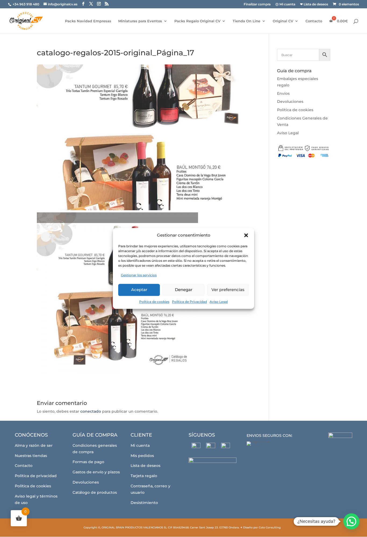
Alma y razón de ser (34, 445)
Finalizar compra (257, 4)
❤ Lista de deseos (314, 4)
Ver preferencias (227, 289)
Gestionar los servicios (139, 275)
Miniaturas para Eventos (140, 21)
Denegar (183, 289)
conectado (90, 411)
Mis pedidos (142, 455)
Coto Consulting (270, 527)
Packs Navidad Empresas (88, 21)
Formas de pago (88, 461)
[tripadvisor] (225, 447)
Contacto (313, 21)
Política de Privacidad (189, 302)
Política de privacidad (36, 475)
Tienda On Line (246, 21)
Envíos (283, 93)
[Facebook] (196, 447)
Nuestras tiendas (31, 455)
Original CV (283, 21)
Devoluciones (290, 101)
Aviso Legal (219, 302)
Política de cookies (154, 302)
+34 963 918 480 (26, 4)
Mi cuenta (140, 445)
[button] (246, 235)
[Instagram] (211, 447)
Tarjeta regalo (144, 475)
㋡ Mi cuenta (285, 4)
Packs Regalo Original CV (197, 21)
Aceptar (139, 289)
